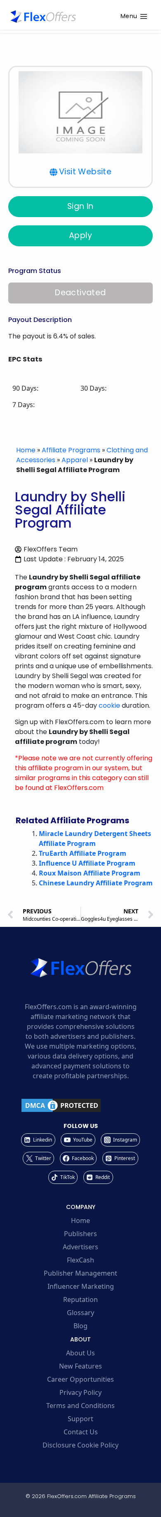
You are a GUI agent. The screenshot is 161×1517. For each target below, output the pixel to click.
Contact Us (81, 1431)
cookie (109, 705)
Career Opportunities (80, 1379)
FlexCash (80, 1260)
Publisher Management (80, 1273)
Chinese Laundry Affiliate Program (96, 882)
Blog (80, 1325)
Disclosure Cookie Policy (80, 1445)
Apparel (75, 460)
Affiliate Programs (71, 450)
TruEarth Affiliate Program (82, 853)
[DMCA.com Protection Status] (80, 1105)
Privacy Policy (80, 1392)
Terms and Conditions (80, 1405)
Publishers (80, 1233)
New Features (80, 1366)
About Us (80, 1352)
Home (26, 450)
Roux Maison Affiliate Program (89, 873)
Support (80, 1418)
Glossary (80, 1312)
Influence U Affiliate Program (87, 863)
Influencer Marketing (80, 1286)
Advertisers (80, 1246)
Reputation (80, 1299)
